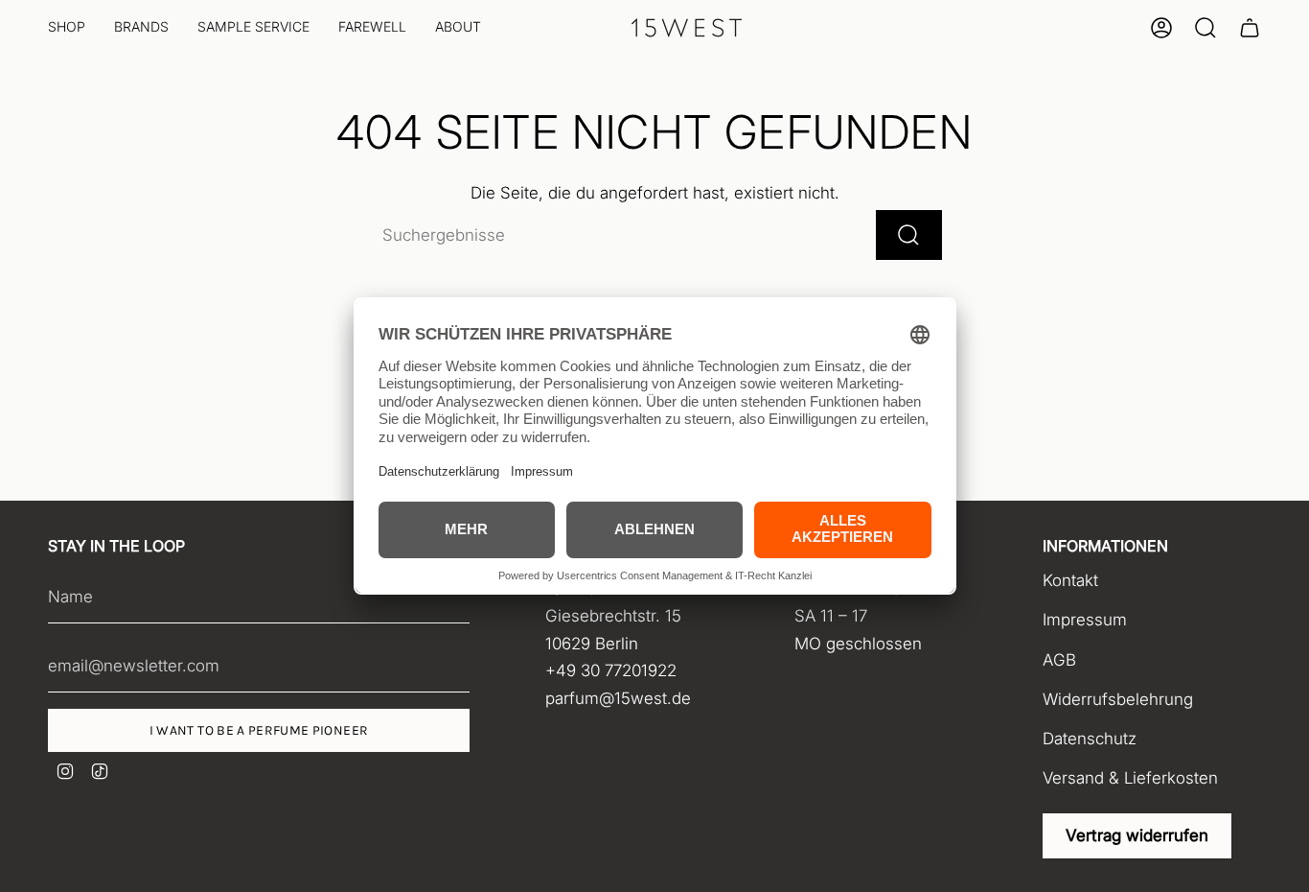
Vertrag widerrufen (1137, 835)
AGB (1059, 659)
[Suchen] (909, 235)
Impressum (1085, 619)
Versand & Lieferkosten (1130, 777)
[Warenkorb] (1250, 28)
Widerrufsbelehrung (1118, 699)
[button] (67, 28)
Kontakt (1070, 580)
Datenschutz (1090, 738)
